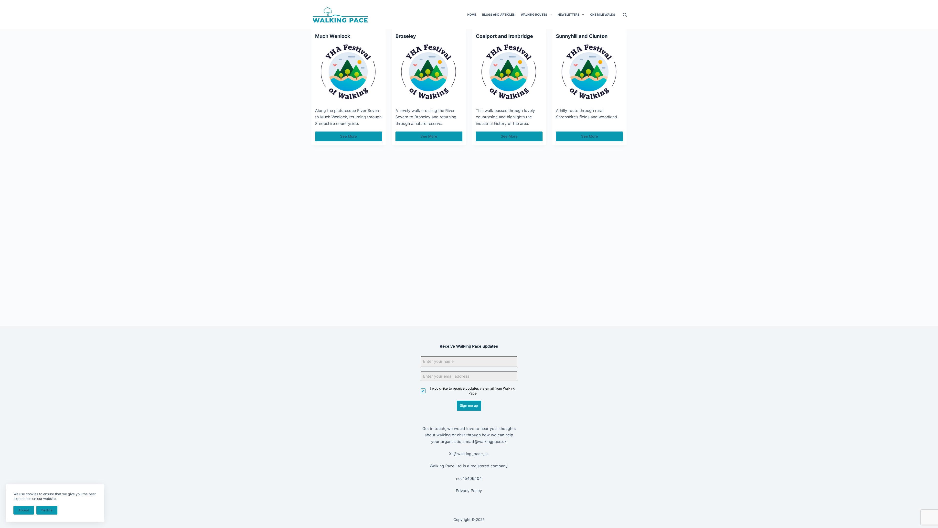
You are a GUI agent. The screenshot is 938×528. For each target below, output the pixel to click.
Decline (47, 510)
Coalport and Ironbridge (504, 36)
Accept (23, 510)
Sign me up (469, 405)
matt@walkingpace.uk (486, 441)
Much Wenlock (332, 36)
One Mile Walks (602, 14)
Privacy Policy (469, 490)
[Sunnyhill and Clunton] (589, 72)
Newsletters (568, 14)
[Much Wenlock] (348, 72)
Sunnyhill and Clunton (582, 36)
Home (471, 14)
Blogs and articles (498, 14)
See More (351, 137)
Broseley (405, 36)
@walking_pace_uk (471, 453)
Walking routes (534, 14)
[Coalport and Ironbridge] (509, 72)
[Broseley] (429, 72)
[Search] (625, 15)
